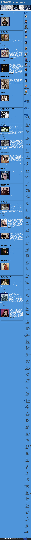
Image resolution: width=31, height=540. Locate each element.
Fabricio (26, 518)
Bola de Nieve (27, 424)
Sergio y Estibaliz (27, 162)
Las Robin (27, 267)
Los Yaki (26, 276)
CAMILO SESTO (3, 31)
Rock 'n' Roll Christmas (28, 379)
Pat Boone (27, 473)
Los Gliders (27, 492)
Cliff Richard (27, 460)
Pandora (26, 157)
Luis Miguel (27, 151)
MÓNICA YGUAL (3, 306)
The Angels (27, 479)
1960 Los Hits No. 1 (28, 339)
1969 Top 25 (27, 348)
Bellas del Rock (26, 164)
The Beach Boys (27, 304)
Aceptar (25, 538)
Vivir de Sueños (27, 205)
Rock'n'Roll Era (27, 247)
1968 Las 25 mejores (28, 347)
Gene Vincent (27, 467)
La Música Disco (27, 362)
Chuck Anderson (27, 385)
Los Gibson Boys (27, 491)
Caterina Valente (27, 117)
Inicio (2, 2)
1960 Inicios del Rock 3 (28, 446)
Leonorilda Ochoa (27, 223)
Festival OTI (26, 251)
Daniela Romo (27, 131)
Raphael (26, 159)
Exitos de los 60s (28, 414)
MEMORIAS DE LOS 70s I (5, 76)
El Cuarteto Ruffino (28, 118)
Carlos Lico (27, 130)
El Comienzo (16, 2)
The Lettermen (27, 306)
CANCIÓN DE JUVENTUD (27, 100)
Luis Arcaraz (27, 438)
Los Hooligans (27, 494)
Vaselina (26, 216)
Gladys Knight (27, 361)
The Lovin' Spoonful (28, 307)
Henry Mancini (27, 389)
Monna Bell (27, 125)
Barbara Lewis (27, 283)
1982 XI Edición (27, 255)
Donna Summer (27, 358)
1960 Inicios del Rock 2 (28, 445)
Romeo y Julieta (27, 215)
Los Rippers (27, 501)
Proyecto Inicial (11, 2)
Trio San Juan (27, 250)
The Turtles (27, 313)
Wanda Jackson (27, 484)
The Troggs (27, 332)
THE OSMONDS (3, 201)
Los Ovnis (27, 273)
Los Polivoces (27, 225)
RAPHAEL (2, 14)
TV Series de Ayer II (28, 230)
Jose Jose (27, 137)
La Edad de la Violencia (28, 194)
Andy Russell (27, 235)
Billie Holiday (27, 533)
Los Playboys (27, 499)
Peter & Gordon (27, 323)
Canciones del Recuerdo (27, 176)
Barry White (27, 352)
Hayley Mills (27, 210)
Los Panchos (27, 434)
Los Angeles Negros (28, 148)
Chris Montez (27, 287)
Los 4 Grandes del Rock (11, 3)
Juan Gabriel (27, 139)
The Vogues (27, 315)
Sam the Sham (27, 299)
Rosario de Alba (27, 248)
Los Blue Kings (27, 488)
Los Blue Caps (27, 487)
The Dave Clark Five (28, 326)
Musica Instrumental (27, 382)
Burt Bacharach (27, 286)
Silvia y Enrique (27, 228)
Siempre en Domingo (28, 227)
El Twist (26, 464)
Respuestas (3, 29)
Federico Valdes (27, 519)
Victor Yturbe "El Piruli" (28, 163)
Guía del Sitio (6, 2)
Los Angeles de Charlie (28, 224)
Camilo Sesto (27, 129)
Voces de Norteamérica (27, 532)
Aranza (26, 237)
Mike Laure (27, 530)
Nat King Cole (27, 536)
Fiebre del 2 (27, 221)
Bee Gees (27, 353)
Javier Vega (27, 520)
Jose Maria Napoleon (28, 138)
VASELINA (2, 92)
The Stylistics (27, 367)
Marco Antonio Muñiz (28, 439)
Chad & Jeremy (27, 319)
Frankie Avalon (27, 466)
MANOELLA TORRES (4, 168)
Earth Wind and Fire (28, 360)
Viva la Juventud (27, 204)
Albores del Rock (27, 116)
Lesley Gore (27, 297)
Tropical (26, 527)
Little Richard (27, 470)
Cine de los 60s (26, 188)
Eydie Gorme (27, 241)
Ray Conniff (27, 396)
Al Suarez (27, 513)
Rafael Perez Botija (28, 158)
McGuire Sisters (27, 471)
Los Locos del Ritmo (28, 497)
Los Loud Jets (27, 498)
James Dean (27, 211)
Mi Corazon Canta (27, 182)
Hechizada (27, 222)
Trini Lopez (27, 317)
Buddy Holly (27, 458)
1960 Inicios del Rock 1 (28, 444)
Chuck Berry (27, 459)
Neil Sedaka (27, 472)
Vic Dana (26, 483)
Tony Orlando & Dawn (28, 368)
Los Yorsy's (27, 277)
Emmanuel (27, 132)
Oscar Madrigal (27, 523)
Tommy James (27, 316)
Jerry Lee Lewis (27, 468)
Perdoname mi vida (28, 201)
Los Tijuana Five (27, 275)
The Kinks (27, 329)
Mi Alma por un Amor (28, 197)
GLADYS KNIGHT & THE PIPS (6, 230)
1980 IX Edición (27, 254)
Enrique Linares (27, 263)
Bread (26, 356)
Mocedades (27, 155)
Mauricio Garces (27, 196)
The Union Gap (27, 314)
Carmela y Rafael (27, 426)
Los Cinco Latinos (27, 122)
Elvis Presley (27, 465)
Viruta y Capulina (27, 231)
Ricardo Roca (27, 525)
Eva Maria (27, 264)
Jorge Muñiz (27, 244)
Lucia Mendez (27, 150)
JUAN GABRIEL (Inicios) (5, 245)
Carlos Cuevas (27, 238)
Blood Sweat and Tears (28, 354)
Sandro (26, 161)
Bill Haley (26, 455)
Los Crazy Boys (27, 490)
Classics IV (27, 288)
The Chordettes (27, 480)
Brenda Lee (27, 457)
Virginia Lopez (27, 441)
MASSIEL (26, 107)
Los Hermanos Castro (28, 149)
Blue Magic (27, 355)
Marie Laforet (27, 415)
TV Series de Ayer (27, 229)
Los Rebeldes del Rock (28, 500)
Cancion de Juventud (28, 191)
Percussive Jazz (27, 394)
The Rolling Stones (28, 330)
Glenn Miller (27, 388)
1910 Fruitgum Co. (28, 282)
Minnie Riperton (27, 363)
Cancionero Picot (27, 425)
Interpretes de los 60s (27, 260)
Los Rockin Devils (27, 274)
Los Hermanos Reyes (28, 433)
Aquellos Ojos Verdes (28, 179)
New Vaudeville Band (28, 322)
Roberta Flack (27, 365)
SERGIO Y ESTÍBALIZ (4, 152)
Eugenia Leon (27, 240)
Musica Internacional (27, 400)
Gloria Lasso (27, 119)
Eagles (26, 359)
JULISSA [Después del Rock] (6, 138)
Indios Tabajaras (27, 391)
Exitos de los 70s (28, 418)
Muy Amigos (27, 183)
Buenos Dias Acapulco (28, 190)
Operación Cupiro (27, 214)
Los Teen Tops (27, 507)
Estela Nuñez (27, 133)
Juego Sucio (27, 212)
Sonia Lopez (27, 531)
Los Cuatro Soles (27, 123)
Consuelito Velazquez (28, 427)
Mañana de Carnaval (28, 181)
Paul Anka (27, 474)
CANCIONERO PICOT (27, 102)
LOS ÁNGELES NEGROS (5, 184)
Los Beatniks (27, 486)
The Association (27, 303)
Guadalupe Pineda (27, 136)
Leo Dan (26, 268)
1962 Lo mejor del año (28, 343)
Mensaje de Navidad (27, 369)
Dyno (26, 516)
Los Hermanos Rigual (28, 124)
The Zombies (27, 333)
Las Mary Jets (27, 172)
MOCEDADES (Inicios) (5, 291)
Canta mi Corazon (27, 192)
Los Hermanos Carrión (28, 493)
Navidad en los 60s (28, 378)
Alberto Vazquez (27, 514)
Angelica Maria (27, 165)
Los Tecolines (27, 435)
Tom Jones (27, 334)
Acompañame (27, 189)
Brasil (26, 401)
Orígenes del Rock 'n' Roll (27, 454)
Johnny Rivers (27, 296)
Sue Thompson (27, 477)
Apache (26, 178)
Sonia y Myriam (27, 126)
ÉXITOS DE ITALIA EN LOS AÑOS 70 (8, 108)
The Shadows (27, 398)
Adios (26, 177)
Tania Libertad (27, 249)
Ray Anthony (27, 395)
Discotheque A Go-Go (28, 218)
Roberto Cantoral (27, 440)
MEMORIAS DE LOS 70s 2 (5, 47)
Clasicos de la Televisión (27, 217)
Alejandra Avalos (27, 234)
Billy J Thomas (27, 284)
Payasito (26, 185)
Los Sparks (27, 506)
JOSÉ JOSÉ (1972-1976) (5, 260)
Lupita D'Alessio (27, 152)
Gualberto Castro (27, 242)
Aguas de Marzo (28, 402)
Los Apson (27, 270)
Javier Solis (27, 428)
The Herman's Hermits (28, 328)
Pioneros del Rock (22, 2)
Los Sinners (27, 503)
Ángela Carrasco (27, 236)
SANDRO (2, 62)
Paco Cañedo (27, 524)
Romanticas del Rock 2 (28, 510)
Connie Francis (27, 461)
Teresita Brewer (27, 478)
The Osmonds (27, 366)
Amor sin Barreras (28, 207)
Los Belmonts (27, 271)
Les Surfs (27, 269)
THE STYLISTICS (4, 124)
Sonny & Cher (27, 300)
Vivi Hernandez (27, 526)
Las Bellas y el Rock (4, 3)
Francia (26, 413)
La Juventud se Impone (28, 195)
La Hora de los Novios (28, 146)
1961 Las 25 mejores (28, 340)
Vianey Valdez (27, 175)
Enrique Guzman (27, 517)
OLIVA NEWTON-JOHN (5, 217)
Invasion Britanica (27, 243)
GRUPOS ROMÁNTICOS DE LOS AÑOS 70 (27, 109)
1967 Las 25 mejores (28, 346)
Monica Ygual (27, 156)
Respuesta (3, 75)
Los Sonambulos (27, 505)
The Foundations (27, 327)
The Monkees (27, 310)
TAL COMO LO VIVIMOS (6, 1)
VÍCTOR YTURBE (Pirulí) (5, 276)
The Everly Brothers (28, 481)
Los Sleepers (27, 504)
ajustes (21, 539)
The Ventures (27, 399)
